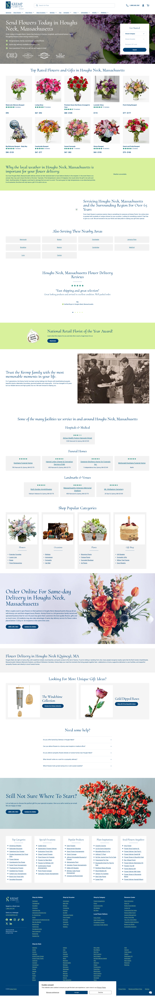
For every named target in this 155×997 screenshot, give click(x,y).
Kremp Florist (13, 989)
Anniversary (49, 557)
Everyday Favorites (15, 554)
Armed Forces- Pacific (38, 958)
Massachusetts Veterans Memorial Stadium (77, 489)
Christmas (35, 908)
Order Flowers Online (99, 920)
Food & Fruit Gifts (98, 905)
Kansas (65, 952)
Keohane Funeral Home (23, 463)
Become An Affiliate (129, 924)
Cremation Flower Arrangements (48, 874)
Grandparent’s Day (37, 929)
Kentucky (65, 954)
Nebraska (65, 975)
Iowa (64, 949)
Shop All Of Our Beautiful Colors (126, 704)
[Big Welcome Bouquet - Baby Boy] (19, 130)
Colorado (34, 962)
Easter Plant (99, 879)
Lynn (23, 255)
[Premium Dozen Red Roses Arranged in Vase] (77, 89)
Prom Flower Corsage (45, 871)
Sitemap (147, 989)
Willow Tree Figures (123, 560)
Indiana (65, 947)
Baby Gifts (65, 903)
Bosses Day (35, 933)
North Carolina (97, 954)
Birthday (48, 554)
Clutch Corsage (71, 854)
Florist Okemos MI (130, 869)
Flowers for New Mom (45, 860)
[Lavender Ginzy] (107, 89)
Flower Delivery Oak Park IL (132, 851)
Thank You (65, 924)
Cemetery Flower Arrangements (76, 865)
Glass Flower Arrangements (75, 851)
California (34, 960)
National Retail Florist (130, 912)
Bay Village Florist (130, 860)
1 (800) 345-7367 (10, 908)
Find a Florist (97, 917)
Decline (100, 992)
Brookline (23, 247)
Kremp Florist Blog (129, 917)
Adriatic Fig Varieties (101, 874)
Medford (132, 247)
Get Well (47, 563)
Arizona (34, 952)
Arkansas (34, 954)
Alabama (34, 947)
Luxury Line (13, 557)
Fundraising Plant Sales (130, 910)
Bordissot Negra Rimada (103, 868)
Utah (125, 947)
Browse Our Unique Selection (53, 706)
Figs (60, 12)
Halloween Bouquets (15, 848)
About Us (126, 903)
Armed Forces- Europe (38, 956)
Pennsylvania (97, 967)
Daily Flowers (71, 846)
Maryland (65, 960)
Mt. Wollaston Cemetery (113, 489)
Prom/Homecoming (15, 563)
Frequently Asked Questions (131, 922)
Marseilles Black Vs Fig (102, 851)
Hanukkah (35, 905)
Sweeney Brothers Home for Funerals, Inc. (96, 463)
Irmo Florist (127, 846)
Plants (95, 903)
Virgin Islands (127, 952)
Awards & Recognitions (130, 915)
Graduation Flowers (68, 915)
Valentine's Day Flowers (16, 851)
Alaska (34, 949)
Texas (95, 980)
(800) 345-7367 (13, 627)
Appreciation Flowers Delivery (47, 848)
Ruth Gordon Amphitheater (41, 489)
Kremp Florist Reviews (130, 905)
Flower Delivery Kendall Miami (133, 879)
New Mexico (97, 949)
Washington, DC (128, 956)
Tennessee (96, 977)
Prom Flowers (66, 917)
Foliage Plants (85, 557)
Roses (11, 560)
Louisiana (65, 956)
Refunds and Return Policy (135, 989)
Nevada (65, 977)
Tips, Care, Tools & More (130, 919)
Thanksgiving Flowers (16, 868)
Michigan (65, 965)
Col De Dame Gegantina (103, 848)
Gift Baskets (121, 554)
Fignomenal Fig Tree (101, 860)
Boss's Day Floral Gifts (16, 876)
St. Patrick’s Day (36, 915)
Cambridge (95, 247)
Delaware (34, 967)
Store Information (128, 901)
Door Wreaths (121, 563)
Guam (33, 973)
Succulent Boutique (87, 560)
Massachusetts (67, 962)
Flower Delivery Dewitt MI (132, 854)
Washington (127, 958)
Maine (64, 958)
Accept (76, 992)
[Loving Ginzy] (48, 89)
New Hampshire (67, 980)
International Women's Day (39, 912)
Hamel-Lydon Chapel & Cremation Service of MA (59, 463)
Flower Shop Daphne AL (131, 848)
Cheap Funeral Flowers (45, 854)
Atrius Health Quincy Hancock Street (77, 438)
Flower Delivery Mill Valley (132, 871)
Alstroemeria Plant (72, 862)
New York (96, 952)
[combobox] (74, 5)
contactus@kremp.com (12, 915)
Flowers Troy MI (129, 866)
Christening (66, 908)
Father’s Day (35, 926)
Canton (59, 255)
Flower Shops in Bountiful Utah (134, 857)
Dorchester (95, 239)
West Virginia (127, 960)
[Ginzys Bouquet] (107, 130)
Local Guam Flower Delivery (101, 924)
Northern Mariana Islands (100, 958)
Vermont (126, 949)
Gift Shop (96, 910)
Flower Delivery (14, 859)
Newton (59, 247)
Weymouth (23, 239)
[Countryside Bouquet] (48, 130)
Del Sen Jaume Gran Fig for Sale (105, 857)
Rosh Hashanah (36, 931)
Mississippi (66, 969)
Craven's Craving (100, 846)
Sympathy (48, 560)
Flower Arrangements (99, 901)
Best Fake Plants (100, 876)
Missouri (65, 971)
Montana (65, 973)
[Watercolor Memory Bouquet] (19, 89)
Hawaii (34, 975)
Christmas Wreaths (15, 846)
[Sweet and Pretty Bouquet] (136, 130)
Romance (65, 919)
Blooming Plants (86, 554)
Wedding (65, 926)
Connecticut (35, 965)
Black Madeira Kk (100, 871)
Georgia (34, 971)
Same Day (8, 12)
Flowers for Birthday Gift (45, 863)
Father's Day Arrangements (17, 874)
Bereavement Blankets (74, 848)
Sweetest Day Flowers (16, 871)
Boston (59, 239)
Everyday (65, 910)
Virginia (126, 954)
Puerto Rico (97, 969)
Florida (34, 969)
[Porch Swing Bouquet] (136, 89)
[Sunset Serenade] (77, 130)
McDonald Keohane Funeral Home (131, 463)
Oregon (95, 965)
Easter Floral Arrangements (17, 865)
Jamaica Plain (131, 239)
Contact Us (127, 908)
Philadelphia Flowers (99, 922)
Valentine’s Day (36, 910)
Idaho (33, 977)
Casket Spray (42, 846)
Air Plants (84, 563)
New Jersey (97, 947)
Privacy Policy (101, 987)
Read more (51, 340)
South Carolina (97, 973)
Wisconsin (127, 962)
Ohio (95, 960)
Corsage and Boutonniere (75, 876)
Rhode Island (97, 971)
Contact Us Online (30, 627)
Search (135, 49)
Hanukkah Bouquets (15, 879)
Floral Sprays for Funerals (46, 857)
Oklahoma (96, 962)
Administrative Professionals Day (41, 919)
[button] (148, 5)
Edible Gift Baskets (73, 868)
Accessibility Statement (130, 926)
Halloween (35, 901)
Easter (34, 917)
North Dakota (97, 956)
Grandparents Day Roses (17, 862)
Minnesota (65, 967)
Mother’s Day (35, 924)
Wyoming (126, 965)
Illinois (34, 980)
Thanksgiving (35, 903)
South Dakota (97, 975)
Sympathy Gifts (122, 557)
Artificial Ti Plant (100, 854)
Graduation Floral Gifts (45, 851)
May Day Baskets (36, 922)
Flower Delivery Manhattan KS (133, 863)
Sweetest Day (35, 936)
